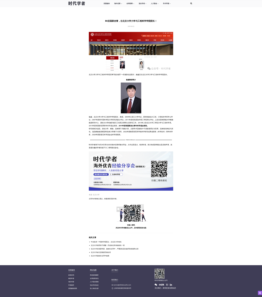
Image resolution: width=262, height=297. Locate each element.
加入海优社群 (94, 288)
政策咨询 (71, 275)
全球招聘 (129, 3)
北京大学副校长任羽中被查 (100, 256)
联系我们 (114, 280)
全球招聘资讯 (94, 278)
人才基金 (154, 3)
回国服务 (107, 3)
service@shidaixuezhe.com (122, 285)
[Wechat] (157, 284)
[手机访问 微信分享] (260, 293)
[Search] (191, 3)
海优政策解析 (94, 275)
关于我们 (114, 270)
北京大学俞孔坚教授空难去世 (101, 252)
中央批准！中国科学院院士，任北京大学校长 (106, 242)
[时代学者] (76, 3)
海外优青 (117, 3)
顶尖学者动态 (94, 285)
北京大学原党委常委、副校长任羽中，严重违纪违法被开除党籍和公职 (114, 249)
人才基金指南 (94, 282)
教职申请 (71, 278)
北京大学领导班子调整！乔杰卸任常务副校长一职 (108, 245)
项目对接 (71, 282)
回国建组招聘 (72, 288)
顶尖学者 (142, 3)
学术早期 (166, 3)
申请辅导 (71, 285)
